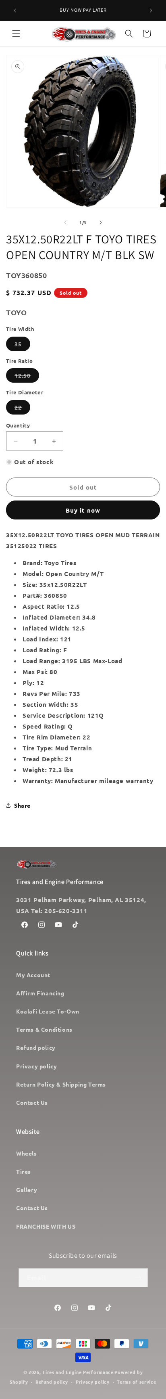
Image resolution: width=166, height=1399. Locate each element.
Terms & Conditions (44, 1029)
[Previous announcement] (15, 10)
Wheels (26, 1153)
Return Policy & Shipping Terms (61, 1084)
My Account (33, 974)
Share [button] (22, 805)
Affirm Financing (40, 993)
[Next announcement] (151, 10)
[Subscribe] (138, 1277)
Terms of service (136, 1381)
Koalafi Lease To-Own (47, 1011)
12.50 (27, 377)
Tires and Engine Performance (78, 1372)
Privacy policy (36, 1066)
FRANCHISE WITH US (45, 1226)
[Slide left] (65, 222)
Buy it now (83, 510)
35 (22, 345)
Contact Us (32, 1102)
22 (22, 409)
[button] (16, 33)
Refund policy (36, 1047)
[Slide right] (101, 222)
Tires (23, 1171)
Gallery (26, 1189)
